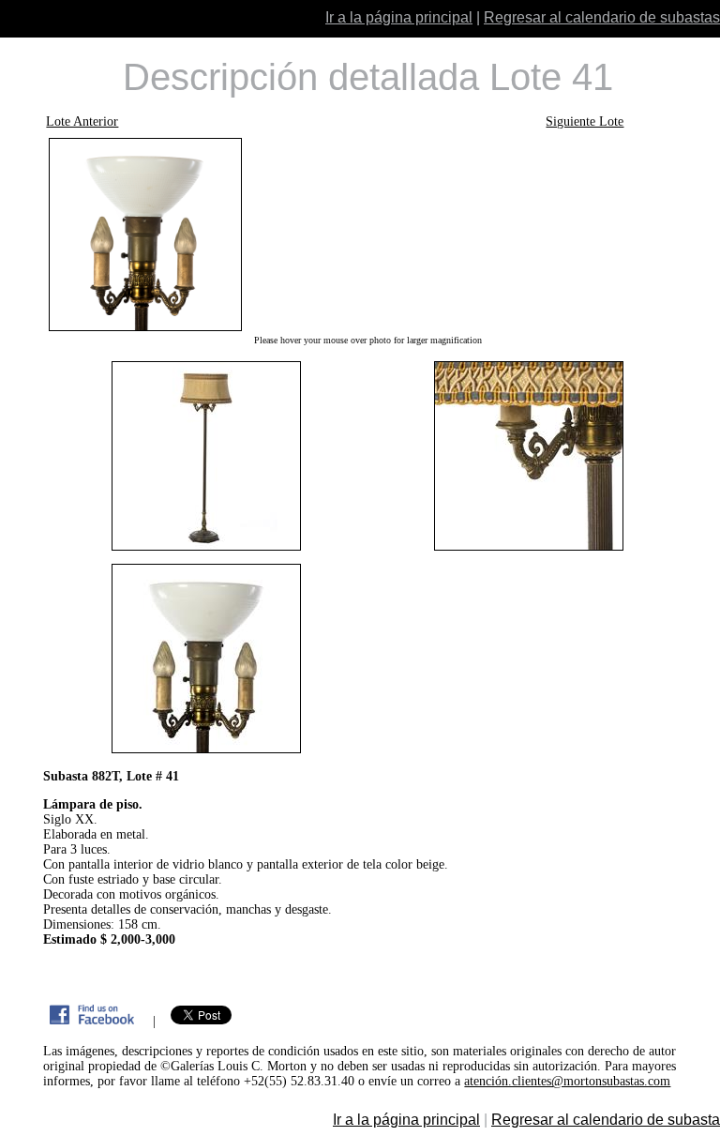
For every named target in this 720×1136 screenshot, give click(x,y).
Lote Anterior (82, 121)
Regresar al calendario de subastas (602, 17)
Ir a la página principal (398, 17)
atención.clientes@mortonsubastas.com (567, 1081)
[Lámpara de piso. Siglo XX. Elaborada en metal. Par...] (367, 234)
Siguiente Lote (584, 121)
